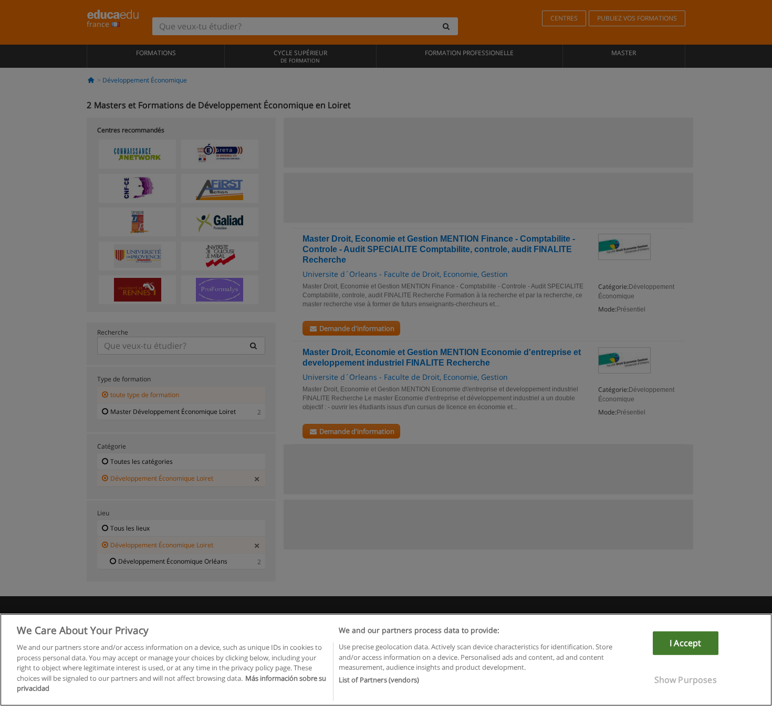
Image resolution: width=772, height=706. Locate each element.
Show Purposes (685, 680)
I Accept (685, 643)
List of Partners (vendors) (379, 680)
